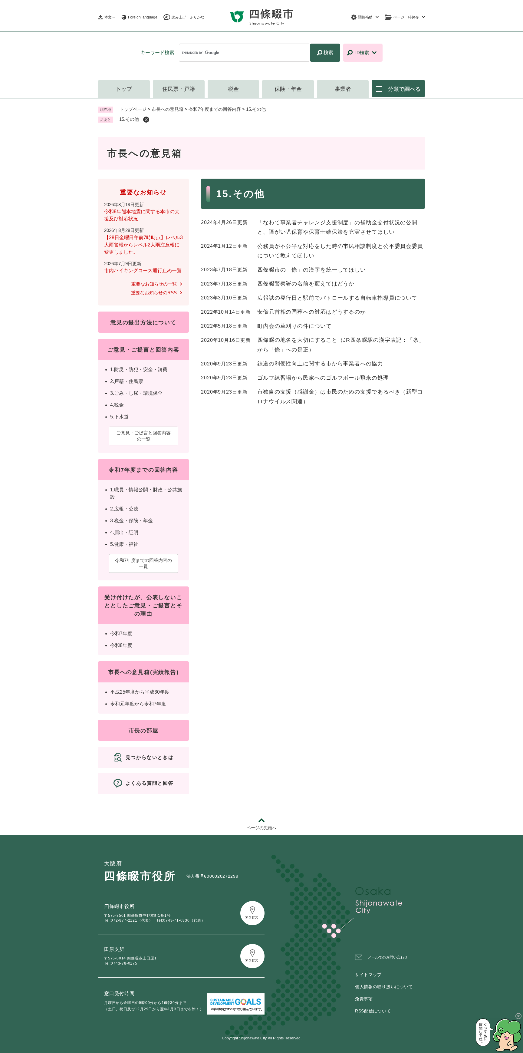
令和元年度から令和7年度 (138, 703)
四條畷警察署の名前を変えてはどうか (305, 284)
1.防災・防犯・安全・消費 (138, 369)
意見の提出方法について (143, 322)
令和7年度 (121, 633)
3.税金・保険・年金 (131, 520)
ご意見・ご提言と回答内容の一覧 (143, 435)
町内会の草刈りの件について (294, 326)
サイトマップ (368, 974)
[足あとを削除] (146, 119)
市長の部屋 (144, 731)
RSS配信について (373, 1010)
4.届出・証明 (124, 532)
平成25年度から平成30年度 (139, 692)
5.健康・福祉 (124, 544)
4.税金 (117, 405)
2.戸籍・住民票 (126, 381)
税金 (233, 89)
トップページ (132, 109)
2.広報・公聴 (124, 508)
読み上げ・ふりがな (188, 17)
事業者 (343, 89)
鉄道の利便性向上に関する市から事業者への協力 (320, 364)
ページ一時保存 (406, 17)
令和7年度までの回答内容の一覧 (143, 563)
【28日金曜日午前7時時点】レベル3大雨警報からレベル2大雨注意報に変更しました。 (143, 245)
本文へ (109, 17)
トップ (124, 89)
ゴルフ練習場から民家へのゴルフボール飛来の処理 (323, 378)
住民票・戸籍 (178, 89)
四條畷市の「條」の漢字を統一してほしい (311, 270)
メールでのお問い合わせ (388, 957)
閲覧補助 (365, 17)
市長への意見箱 (167, 109)
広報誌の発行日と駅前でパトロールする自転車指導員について (337, 298)
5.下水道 (119, 416)
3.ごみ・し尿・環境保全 (136, 393)
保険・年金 (288, 89)
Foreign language (142, 17)
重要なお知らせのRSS (154, 292)
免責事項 (364, 998)
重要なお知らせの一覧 (154, 283)
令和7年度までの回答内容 (215, 109)
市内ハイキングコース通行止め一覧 (143, 270)
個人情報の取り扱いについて (384, 986)
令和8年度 (121, 645)
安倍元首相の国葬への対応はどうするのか (311, 312)
